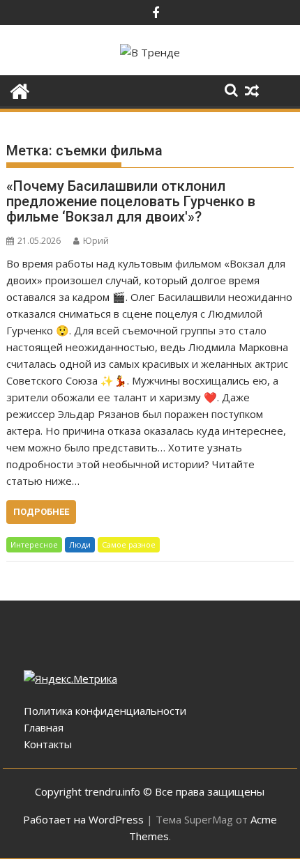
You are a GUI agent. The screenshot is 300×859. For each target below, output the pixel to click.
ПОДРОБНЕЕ (41, 511)
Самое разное (129, 544)
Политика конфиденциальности (105, 711)
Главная (43, 727)
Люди (80, 544)
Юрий (96, 241)
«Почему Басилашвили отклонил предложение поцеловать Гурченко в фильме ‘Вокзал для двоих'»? (130, 201)
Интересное (34, 544)
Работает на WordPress (83, 819)
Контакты (48, 744)
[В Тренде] (19, 89)
